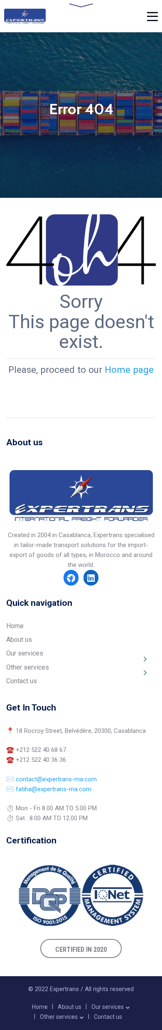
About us (19, 639)
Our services (24, 653)
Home (15, 626)
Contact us (21, 681)
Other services (27, 667)
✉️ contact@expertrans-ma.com (51, 779)
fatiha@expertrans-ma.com (53, 789)
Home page (129, 369)
